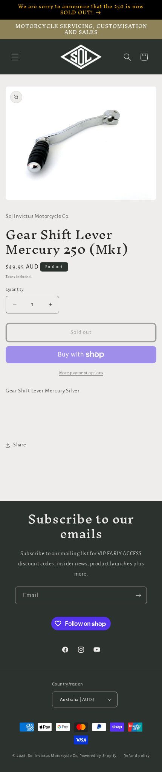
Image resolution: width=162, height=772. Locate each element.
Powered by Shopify (98, 755)
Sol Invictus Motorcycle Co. (53, 755)
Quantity (15, 289)
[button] (15, 57)
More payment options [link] (81, 373)
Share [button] (19, 445)
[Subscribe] (138, 595)
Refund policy (137, 755)
